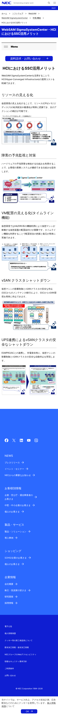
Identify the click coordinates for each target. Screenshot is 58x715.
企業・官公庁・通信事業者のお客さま (19, 497)
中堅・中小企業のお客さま (18, 505)
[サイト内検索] (49, 3)
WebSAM (32, 13)
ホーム (4, 13)
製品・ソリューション (15, 531)
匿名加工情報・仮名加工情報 (17, 647)
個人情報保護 (10, 633)
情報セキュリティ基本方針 (16, 661)
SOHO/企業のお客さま (16, 557)
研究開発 (9, 596)
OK (27, 711)
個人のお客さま (12, 511)
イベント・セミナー (14, 469)
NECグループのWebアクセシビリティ (20, 654)
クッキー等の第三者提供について (18, 640)
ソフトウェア (17, 13)
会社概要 (9, 584)
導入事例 (9, 537)
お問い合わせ (10, 675)
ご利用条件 (9, 668)
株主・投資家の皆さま (15, 590)
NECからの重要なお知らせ (18, 475)
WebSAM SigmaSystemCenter (15, 18)
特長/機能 (37, 18)
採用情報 (9, 603)
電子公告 (8, 626)
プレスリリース (12, 462)
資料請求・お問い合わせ (25, 58)
